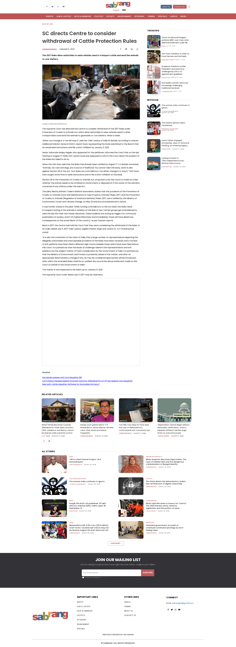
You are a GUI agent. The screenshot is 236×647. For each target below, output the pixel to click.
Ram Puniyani (167, 167)
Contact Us (180, 7)
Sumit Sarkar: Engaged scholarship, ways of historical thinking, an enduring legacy (175, 143)
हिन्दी (124, 10)
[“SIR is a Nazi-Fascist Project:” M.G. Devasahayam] (54, 464)
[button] (189, 6)
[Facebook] (47, 7)
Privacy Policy (104, 577)
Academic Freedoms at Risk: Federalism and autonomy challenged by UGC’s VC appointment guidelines (174, 70)
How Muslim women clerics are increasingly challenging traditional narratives (175, 85)
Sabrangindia (49, 49)
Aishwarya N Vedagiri (170, 129)
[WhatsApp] (58, 7)
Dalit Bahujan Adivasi (153, 115)
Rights (160, 421)
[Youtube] (63, 7)
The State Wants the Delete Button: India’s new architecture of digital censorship (166, 482)
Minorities (123, 421)
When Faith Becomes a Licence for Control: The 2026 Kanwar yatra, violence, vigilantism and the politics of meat (166, 505)
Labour (150, 133)
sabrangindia (86, 436)
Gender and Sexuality (50, 421)
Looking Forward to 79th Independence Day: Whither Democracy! (173, 160)
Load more (115, 543)
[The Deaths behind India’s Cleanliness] (153, 128)
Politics (149, 479)
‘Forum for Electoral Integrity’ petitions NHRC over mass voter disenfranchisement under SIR (175, 40)
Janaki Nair (166, 149)
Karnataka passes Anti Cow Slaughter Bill (62, 377)
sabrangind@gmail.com (183, 603)
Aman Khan (73, 511)
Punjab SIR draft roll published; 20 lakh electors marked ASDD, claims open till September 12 (87, 505)
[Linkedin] (131, 49)
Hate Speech (85, 421)
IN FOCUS (152, 100)
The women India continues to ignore (86, 481)
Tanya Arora (163, 436)
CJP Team (46, 436)
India (164, 46)
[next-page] (49, 441)
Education (166, 77)
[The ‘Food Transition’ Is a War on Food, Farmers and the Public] (153, 56)
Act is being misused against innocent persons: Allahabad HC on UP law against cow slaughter (87, 380)
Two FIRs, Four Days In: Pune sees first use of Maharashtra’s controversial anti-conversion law (134, 427)
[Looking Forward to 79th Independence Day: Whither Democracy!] (153, 163)
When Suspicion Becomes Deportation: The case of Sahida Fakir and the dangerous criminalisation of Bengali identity (166, 461)
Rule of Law (47, 24)
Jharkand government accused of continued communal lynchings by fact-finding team (165, 527)
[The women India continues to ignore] (153, 110)
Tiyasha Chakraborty (170, 111)
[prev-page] (44, 441)
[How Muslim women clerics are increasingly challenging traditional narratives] (153, 87)
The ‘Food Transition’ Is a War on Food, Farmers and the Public (175, 55)
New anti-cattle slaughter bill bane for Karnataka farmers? (71, 384)
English (116, 10)
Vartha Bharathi (75, 465)
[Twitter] (52, 7)
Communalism (167, 91)
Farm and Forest (168, 59)
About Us (166, 7)
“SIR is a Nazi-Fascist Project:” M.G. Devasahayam (85, 460)
